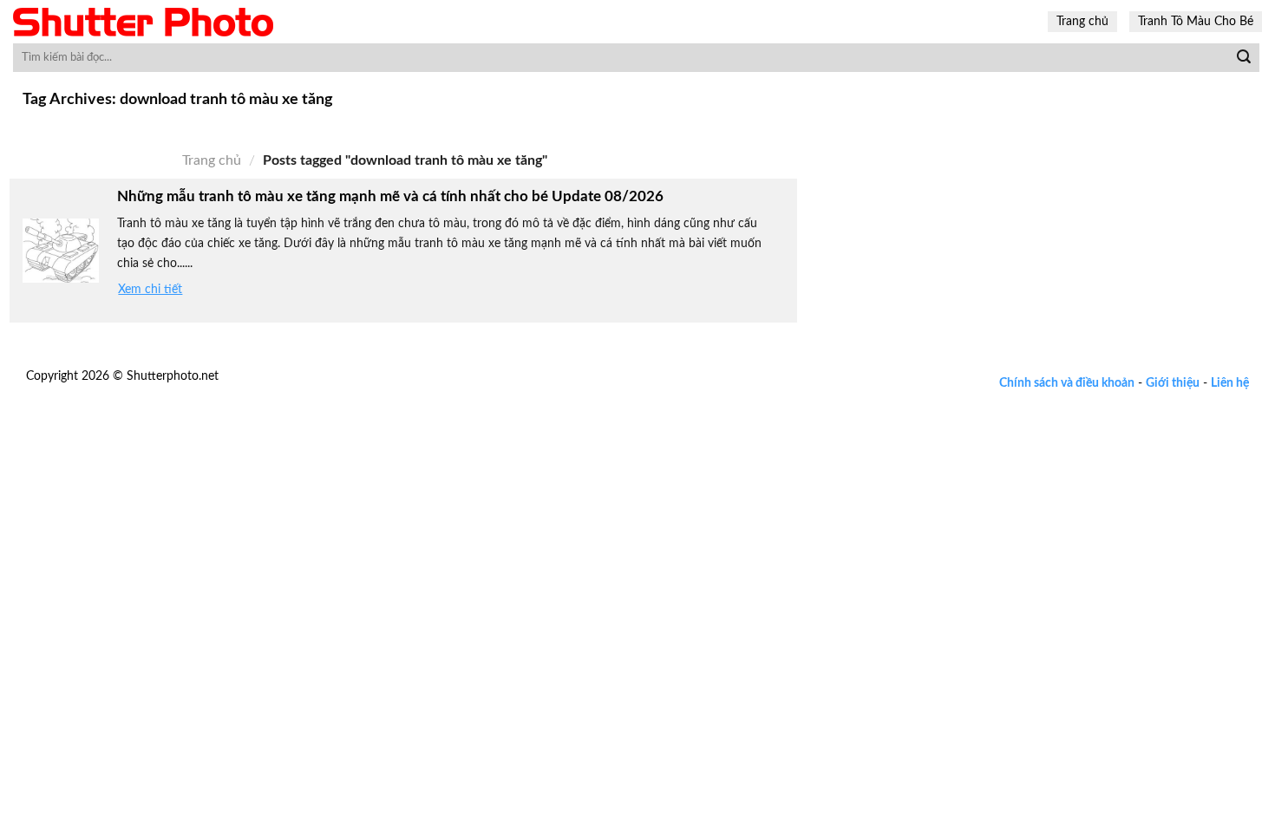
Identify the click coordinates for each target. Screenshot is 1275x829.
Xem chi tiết (150, 290)
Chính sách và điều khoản (1066, 382)
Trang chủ (1082, 21)
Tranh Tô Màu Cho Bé (1195, 21)
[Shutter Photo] (143, 22)
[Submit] (1244, 58)
